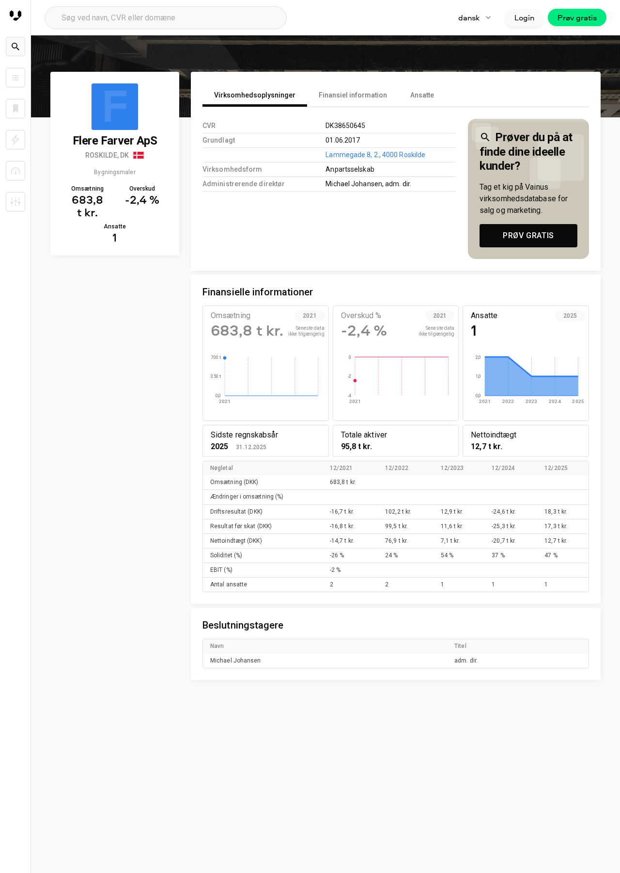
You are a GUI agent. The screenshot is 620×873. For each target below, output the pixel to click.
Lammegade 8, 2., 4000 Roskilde (375, 155)
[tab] (254, 95)
